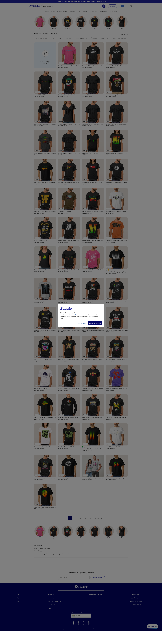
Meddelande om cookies (81, 315)
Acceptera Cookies (95, 323)
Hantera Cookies (81, 323)
